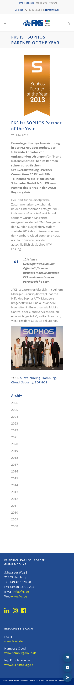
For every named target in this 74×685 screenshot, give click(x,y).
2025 (14, 410)
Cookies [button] (19, 9)
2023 (14, 423)
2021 (14, 437)
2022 (14, 430)
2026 (14, 403)
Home (20, 2)
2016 (14, 471)
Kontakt (29, 2)
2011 (14, 506)
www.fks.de (19, 596)
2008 (14, 526)
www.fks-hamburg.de (18, 665)
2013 (14, 492)
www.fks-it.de (13, 641)
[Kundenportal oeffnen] (67, 677)
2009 (14, 519)
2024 (14, 417)
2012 (14, 499)
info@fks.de (53, 9)
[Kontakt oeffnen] (67, 657)
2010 (14, 512)
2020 (14, 444)
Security (27, 382)
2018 (14, 458)
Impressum (51, 680)
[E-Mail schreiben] (67, 667)
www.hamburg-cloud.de (20, 653)
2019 (14, 451)
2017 (14, 464)
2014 (14, 485)
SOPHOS (41, 382)
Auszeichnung (30, 378)
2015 (14, 478)
